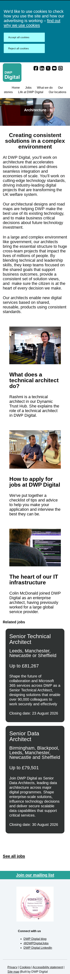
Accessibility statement (48, 967)
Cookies (25, 967)
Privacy (12, 967)
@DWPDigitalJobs (36, 943)
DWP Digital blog (35, 938)
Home (16, 87)
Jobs (28, 87)
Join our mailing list (35, 875)
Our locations (57, 92)
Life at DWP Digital (30, 92)
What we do (45, 87)
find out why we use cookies (32, 23)
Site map (13, 971)
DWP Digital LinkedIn (38, 947)
